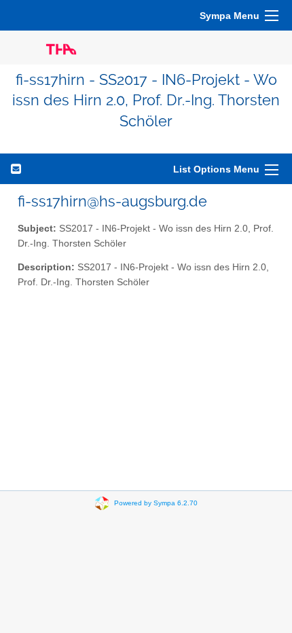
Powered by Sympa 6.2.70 (156, 503)
